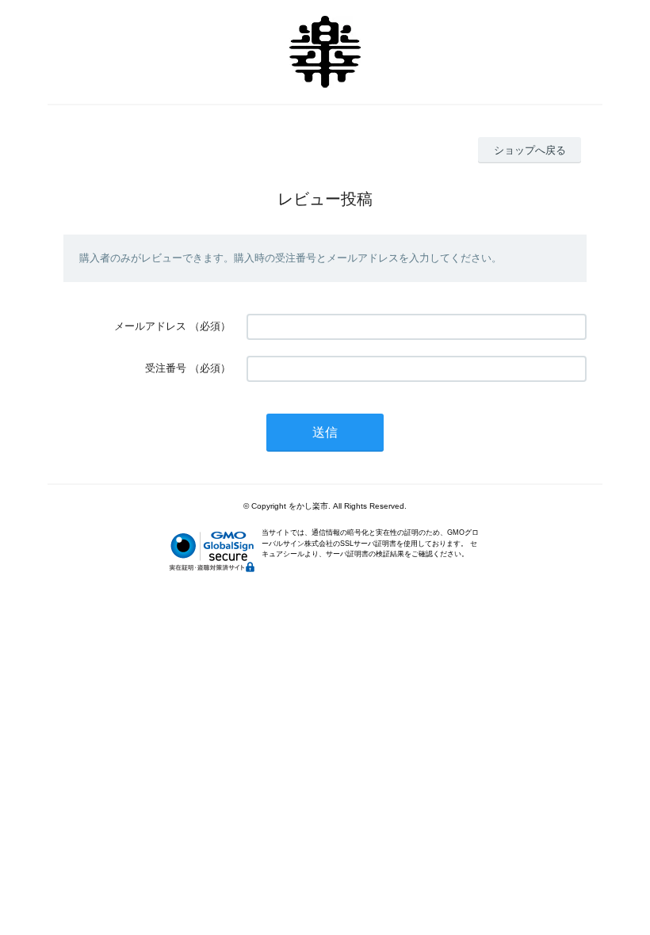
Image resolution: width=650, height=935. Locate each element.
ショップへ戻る (530, 150)
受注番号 (165, 368)
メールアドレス (150, 326)
